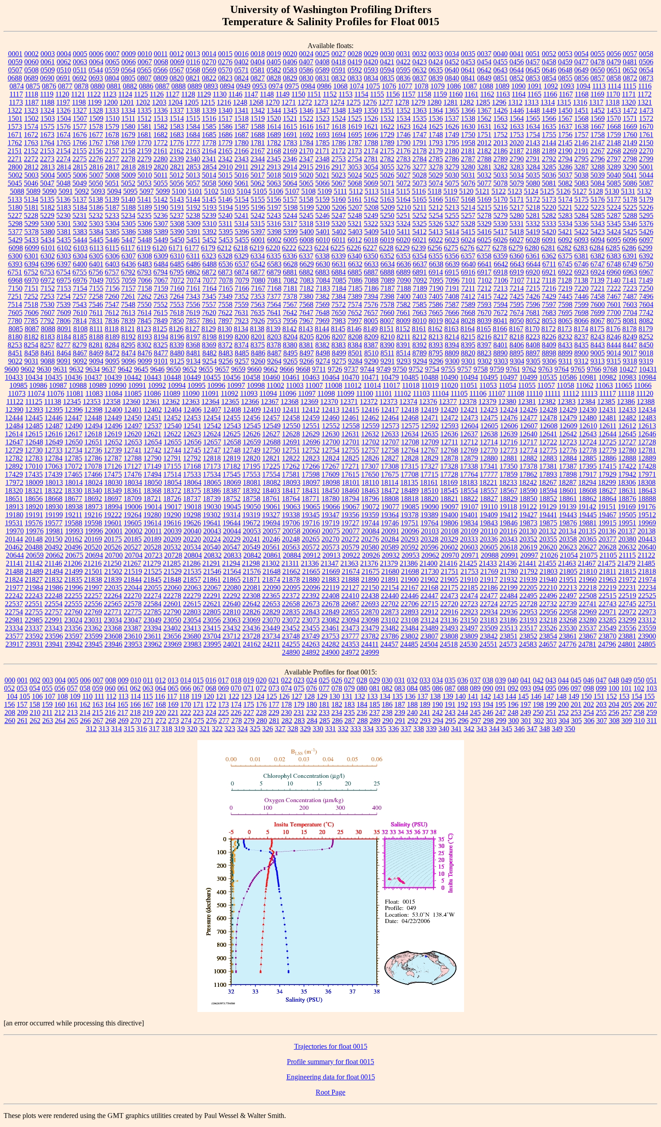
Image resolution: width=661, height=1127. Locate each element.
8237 (581, 337)
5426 (646, 231)
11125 (33, 401)
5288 (630, 215)
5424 (614, 231)
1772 (160, 142)
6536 (226, 264)
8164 (467, 329)
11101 (383, 393)
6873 (225, 272)
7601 (614, 304)
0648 (565, 70)
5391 (193, 231)
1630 (468, 126)
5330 (500, 223)
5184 (80, 207)
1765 (63, 142)
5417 (500, 231)
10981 (588, 377)
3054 (371, 167)
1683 (177, 134)
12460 (330, 418)
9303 (501, 361)
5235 (144, 215)
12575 (410, 426)
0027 (338, 54)
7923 (241, 320)
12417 (390, 409)
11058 (565, 385)
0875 (33, 86)
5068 (355, 183)
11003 (295, 385)
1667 (597, 126)
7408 (452, 296)
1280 (434, 102)
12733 (54, 450)
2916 (322, 167)
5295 (646, 215)
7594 (500, 304)
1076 (389, 86)
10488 (429, 377)
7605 (15, 312)
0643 (500, 70)
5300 (47, 223)
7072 (177, 280)
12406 (192, 409)
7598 (565, 304)
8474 (128, 353)
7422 (500, 296)
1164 (519, 94)
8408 (533, 345)
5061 (241, 183)
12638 (489, 434)
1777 (193, 142)
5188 (128, 207)
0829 (290, 78)
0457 (533, 62)
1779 (225, 142)
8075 (614, 320)
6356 (452, 256)
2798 (630, 159)
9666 (287, 369)
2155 (79, 151)
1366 (468, 110)
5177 (614, 199)
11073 (17, 393)
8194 (161, 337)
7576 (371, 304)
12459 (311, 418)
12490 (74, 426)
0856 (581, 78)
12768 (449, 450)
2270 (646, 151)
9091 (64, 361)
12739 (113, 450)
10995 (196, 385)
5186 (96, 207)
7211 (468, 288)
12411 (291, 409)
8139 (273, 329)
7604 (646, 304)
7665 (436, 312)
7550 (144, 304)
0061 (47, 62)
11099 (345, 393)
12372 (369, 401)
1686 (225, 134)
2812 (31, 167)
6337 (306, 256)
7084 (323, 280)
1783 (290, 142)
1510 (112, 118)
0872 (630, 78)
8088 (48, 329)
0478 (597, 62)
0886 (146, 86)
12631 (350, 434)
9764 (561, 369)
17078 (93, 466)
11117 (607, 393)
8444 (614, 345)
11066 (643, 385)
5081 (549, 183)
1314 (547, 102)
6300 (15, 256)
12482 (627, 418)
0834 (371, 78)
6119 (144, 248)
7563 (257, 304)
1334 (128, 110)
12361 (151, 401)
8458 (31, 353)
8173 (565, 329)
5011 (161, 175)
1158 (424, 94)
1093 (567, 86)
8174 (581, 329)
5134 (31, 199)
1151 (314, 94)
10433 (14, 377)
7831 (96, 320)
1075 (373, 86)
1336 (160, 110)
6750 (646, 264)
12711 (449, 442)
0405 (274, 62)
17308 (390, 466)
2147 (597, 142)
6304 (80, 256)
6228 (386, 248)
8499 (339, 353)
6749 (630, 264)
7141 (629, 280)
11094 (268, 393)
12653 (133, 442)
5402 (339, 231)
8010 (419, 320)
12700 (331, 442)
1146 (235, 94)
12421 (469, 409)
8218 (516, 337)
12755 (350, 450)
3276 (403, 167)
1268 (256, 102)
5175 (581, 199)
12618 (93, 434)
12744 (172, 450)
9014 (614, 353)
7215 (533, 288)
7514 (15, 304)
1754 (533, 134)
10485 (410, 377)
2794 (565, 159)
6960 (614, 272)
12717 (528, 442)
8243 (597, 337)
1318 (612, 102)
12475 (489, 418)
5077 (484, 183)
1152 (330, 94)
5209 (387, 207)
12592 (430, 426)
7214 (516, 288)
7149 (646, 280)
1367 (484, 110)
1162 (487, 94)
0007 (112, 54)
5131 (628, 191)
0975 (292, 86)
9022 (15, 361)
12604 (469, 426)
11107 (496, 393)
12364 (210, 401)
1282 (467, 102)
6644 (533, 264)
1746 (403, 134)
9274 (323, 361)
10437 (93, 377)
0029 (371, 54)
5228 (31, 215)
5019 (290, 175)
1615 (290, 126)
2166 (241, 151)
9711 (319, 369)
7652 (355, 312)
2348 (322, 159)
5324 (403, 223)
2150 (646, 142)
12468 (410, 418)
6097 (646, 240)
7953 (274, 320)
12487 (54, 426)
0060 (31, 62)
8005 (371, 320)
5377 (15, 231)
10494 (469, 377)
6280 (532, 248)
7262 (144, 296)
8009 (403, 320)
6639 (452, 264)
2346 (290, 159)
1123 (109, 94)
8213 (436, 337)
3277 (419, 167)
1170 (613, 94)
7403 (419, 296)
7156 (112, 288)
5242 (257, 215)
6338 (322, 256)
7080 (258, 280)
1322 (15, 110)
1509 (96, 118)
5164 (403, 199)
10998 (256, 385)
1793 (436, 142)
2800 (15, 167)
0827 (257, 78)
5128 (596, 191)
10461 (291, 377)
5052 (128, 183)
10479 (390, 377)
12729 (14, 450)
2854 (209, 167)
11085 (133, 393)
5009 (128, 175)
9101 (161, 361)
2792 (549, 159)
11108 (515, 393)
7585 (419, 304)
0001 (15, 54)
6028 (533, 240)
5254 (436, 215)
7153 (64, 288)
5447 (128, 240)
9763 (545, 369)
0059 (15, 62)
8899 (565, 353)
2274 (63, 159)
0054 (581, 54)
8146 (354, 329)
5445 (96, 240)
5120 (466, 191)
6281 (548, 248)
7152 (47, 288)
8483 (226, 353)
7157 (128, 288)
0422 (403, 62)
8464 (64, 353)
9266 (306, 361)
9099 (145, 361)
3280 (468, 167)
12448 (93, 418)
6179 (208, 248)
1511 (128, 118)
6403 (112, 264)
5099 (163, 191)
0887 (162, 86)
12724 (588, 442)
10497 (509, 377)
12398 (94, 409)
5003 (31, 175)
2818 (128, 167)
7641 (274, 312)
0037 (484, 54)
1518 (241, 118)
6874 (241, 272)
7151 (31, 288)
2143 (533, 142)
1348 (338, 110)
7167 (258, 288)
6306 (112, 256)
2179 (436, 151)
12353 (92, 401)
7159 (161, 288)
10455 (212, 377)
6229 (402, 248)
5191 (177, 207)
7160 (177, 288)
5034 (516, 175)
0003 (47, 54)
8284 (112, 345)
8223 (533, 337)
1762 (15, 142)
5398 (274, 231)
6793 (144, 272)
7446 (581, 296)
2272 (31, 159)
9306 (549, 361)
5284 (581, 215)
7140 (613, 280)
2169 (290, 151)
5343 (597, 223)
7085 (339, 280)
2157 (112, 151)
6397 (64, 264)
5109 (324, 191)
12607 (529, 426)
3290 (630, 167)
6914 (436, 272)
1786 (338, 142)
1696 (371, 134)
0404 (257, 62)
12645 (627, 434)
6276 (467, 248)
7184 (339, 288)
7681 (533, 312)
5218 (533, 207)
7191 (452, 288)
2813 (47, 167)
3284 (533, 167)
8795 (436, 353)
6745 (565, 264)
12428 (548, 409)
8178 (629, 329)
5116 (419, 191)
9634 (92, 369)
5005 (64, 175)
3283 (516, 167)
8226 (549, 337)
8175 (597, 329)
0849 (484, 78)
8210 (387, 337)
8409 (549, 345)
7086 (355, 280)
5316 (274, 223)
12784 (54, 458)
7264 (177, 296)
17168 (192, 466)
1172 (645, 94)
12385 (606, 401)
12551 (311, 426)
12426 (528, 409)
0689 (31, 78)
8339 (177, 345)
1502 (31, 118)
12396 (74, 409)
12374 (408, 401)
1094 (583, 86)
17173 (212, 466)
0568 (193, 70)
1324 (47, 110)
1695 (355, 134)
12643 (588, 434)
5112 (356, 191)
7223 (630, 288)
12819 (232, 458)
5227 (15, 215)
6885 (355, 272)
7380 (306, 296)
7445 (565, 296)
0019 (274, 54)
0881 (114, 86)
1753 (516, 134)
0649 (581, 70)
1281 (450, 102)
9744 (367, 369)
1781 (257, 142)
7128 (565, 280)
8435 (581, 345)
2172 (338, 151)
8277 (63, 345)
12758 (390, 450)
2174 (371, 151)
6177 (192, 248)
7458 (597, 296)
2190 (565, 151)
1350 (371, 110)
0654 (646, 70)
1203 (159, 102)
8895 (516, 353)
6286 (629, 248)
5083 (581, 183)
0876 (49, 86)
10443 (152, 377)
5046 (31, 183)
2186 (500, 151)
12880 (489, 458)
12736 (93, 450)
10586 (568, 377)
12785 (73, 458)
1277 (386, 102)
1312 (515, 102)
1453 (614, 110)
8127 (192, 329)
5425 (630, 231)
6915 (452, 272)
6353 (403, 256)
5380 (47, 231)
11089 (171, 393)
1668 (614, 126)
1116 (645, 86)
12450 (133, 418)
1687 (241, 134)
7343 (193, 296)
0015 (225, 54)
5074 (436, 183)
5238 (193, 215)
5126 (563, 191)
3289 (614, 167)
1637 (565, 126)
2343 (241, 159)
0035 (468, 54)
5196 (258, 207)
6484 (161, 264)
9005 (597, 353)
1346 (306, 110)
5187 (112, 207)
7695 (565, 312)
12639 (509, 434)
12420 (449, 409)
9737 (351, 369)
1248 (240, 102)
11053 (488, 385)
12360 (131, 401)
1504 (64, 118)
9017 (630, 353)
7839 (128, 320)
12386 (626, 401)
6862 (193, 272)
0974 (275, 86)
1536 (436, 118)
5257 (468, 215)
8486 (258, 353)
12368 (290, 401)
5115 (403, 191)
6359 (500, 256)
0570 (225, 70)
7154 (80, 288)
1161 (471, 94)
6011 (339, 240)
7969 (322, 320)
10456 (232, 377)
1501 (15, 118)
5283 (565, 215)
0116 (193, 62)
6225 (337, 248)
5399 (290, 231)
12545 (252, 426)
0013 (193, 54)
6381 (581, 256)
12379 (487, 401)
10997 (236, 385)
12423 (489, 409)
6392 (646, 256)
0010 (145, 54)
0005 (80, 54)
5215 (484, 207)
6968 (15, 280)
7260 (112, 296)
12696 (311, 442)
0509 (47, 70)
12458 (291, 418)
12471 (429, 418)
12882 (528, 458)
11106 (478, 393)
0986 (324, 86)
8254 (31, 345)
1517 (225, 118)
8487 (274, 353)
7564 (274, 304)
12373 (388, 401)
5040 (614, 175)
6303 (64, 256)
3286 (565, 167)
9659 (238, 369)
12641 (548, 434)
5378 (31, 231)
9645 (141, 369)
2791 (533, 159)
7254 (63, 296)
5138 (96, 199)
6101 (48, 248)
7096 (452, 280)
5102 (211, 191)
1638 (581, 126)
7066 (145, 280)
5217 (516, 207)
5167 (452, 199)
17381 (548, 466)
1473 (646, 110)
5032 (484, 175)
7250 (646, 288)
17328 (449, 466)
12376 (428, 401)
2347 (306, 159)
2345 (274, 159)
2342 (225, 159)
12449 (113, 418)
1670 (646, 126)
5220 (549, 207)
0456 (516, 62)
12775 (548, 450)
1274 (337, 102)
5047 (47, 183)
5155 (257, 199)
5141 (144, 199)
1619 (355, 126)
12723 (568, 442)
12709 (430, 442)
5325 (419, 223)
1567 (565, 118)
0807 (144, 78)
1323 (31, 110)
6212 (224, 248)
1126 (157, 94)
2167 (257, 151)
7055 (112, 280)
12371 (349, 401)
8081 (630, 320)
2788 (484, 159)
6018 (371, 240)
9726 (335, 369)
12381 (527, 401)
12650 (74, 442)
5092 (82, 191)
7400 (403, 296)
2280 (160, 159)
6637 (420, 264)
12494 (94, 426)
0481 (630, 62)
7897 (225, 320)
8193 (145, 337)
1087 (470, 86)
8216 (484, 337)
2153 (47, 151)
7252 (31, 296)
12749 (251, 450)
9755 (448, 369)
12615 (34, 434)
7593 (484, 304)
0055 (597, 54)
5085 (614, 183)
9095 (112, 361)
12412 (311, 409)
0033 (436, 54)
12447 (73, 418)
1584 (193, 126)
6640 (468, 264)
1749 (452, 134)
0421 (387, 62)
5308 (177, 223)
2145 (565, 142)
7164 (209, 288)
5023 (338, 175)
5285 (597, 215)
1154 (361, 94)
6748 (614, 264)
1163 (503, 94)
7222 (614, 288)
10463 (311, 377)
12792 (192, 458)
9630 (44, 369)
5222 (581, 207)
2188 (533, 151)
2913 (274, 167)
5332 (533, 223)
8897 (533, 353)
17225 (271, 466)
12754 (330, 450)
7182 (306, 288)
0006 (96, 54)
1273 (321, 102)
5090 (49, 191)
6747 (597, 264)
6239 (418, 248)
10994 (177, 385)
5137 (79, 199)
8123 (144, 329)
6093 (581, 240)
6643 (517, 264)
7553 (177, 304)
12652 (113, 442)
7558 (225, 304)
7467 (614, 296)
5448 (145, 240)
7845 (144, 320)
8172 (548, 329)
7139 (597, 280)
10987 (58, 385)
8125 (160, 329)
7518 (31, 304)
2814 (64, 167)
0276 (225, 62)
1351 (387, 110)
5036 (549, 175)
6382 (597, 256)
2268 (614, 151)
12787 (113, 458)
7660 (387, 312)
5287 (614, 215)
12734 (73, 450)
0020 (290, 54)
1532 (387, 118)
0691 (63, 78)
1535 (419, 118)
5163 (387, 199)
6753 (47, 272)
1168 (582, 94)
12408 (232, 409)
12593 (450, 426)
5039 (597, 175)
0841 (468, 78)
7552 (160, 304)
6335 (274, 256)
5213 (452, 207)
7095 (436, 280)
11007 (314, 385)
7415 (484, 296)
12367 (270, 401)
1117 (16, 94)
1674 (63, 134)
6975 (64, 280)
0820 (177, 78)
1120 (62, 94)
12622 (172, 434)
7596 (533, 304)
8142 (289, 329)
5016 (241, 175)
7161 (193, 288)
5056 (177, 183)
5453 (226, 240)
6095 (614, 240)
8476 (145, 353)
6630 (323, 264)
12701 (351, 442)
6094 (597, 240)
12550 (291, 426)
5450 (177, 240)
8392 (419, 345)
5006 (80, 175)
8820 (468, 353)
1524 (338, 118)
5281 (533, 215)
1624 (419, 126)
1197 (63, 102)
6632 (355, 264)
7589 (468, 304)
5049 (79, 183)
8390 (387, 345)
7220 (581, 288)
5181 (31, 207)
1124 (125, 94)
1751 (484, 134)
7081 (274, 280)
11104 (440, 393)
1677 (96, 134)
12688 (272, 442)
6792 (128, 272)
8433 (565, 345)
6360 (516, 256)
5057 (193, 183)
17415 (607, 466)
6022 (436, 240)
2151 (15, 151)
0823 (225, 78)
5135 (47, 199)
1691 (290, 134)
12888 (627, 458)
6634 (387, 264)
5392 (209, 231)
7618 (177, 312)
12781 (647, 450)
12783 (34, 458)
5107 (292, 191)
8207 (339, 337)
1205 (191, 102)
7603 (630, 304)
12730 (34, 450)
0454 (484, 62)
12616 (54, 434)
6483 (145, 264)
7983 (338, 320)
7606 (31, 312)
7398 (387, 296)
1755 (549, 134)
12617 (73, 434)
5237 (177, 215)
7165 (226, 288)
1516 (209, 118)
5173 (549, 199)
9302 (485, 361)
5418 (516, 231)
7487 (630, 296)
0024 (306, 54)
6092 (565, 240)
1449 (549, 110)
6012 (355, 240)
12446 (54, 418)
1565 (533, 118)
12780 (627, 450)
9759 (497, 369)
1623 (403, 126)
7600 (597, 304)
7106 (501, 280)
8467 (80, 353)
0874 (16, 86)
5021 (322, 175)
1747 (419, 134)
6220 (273, 248)
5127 (579, 191)
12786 (93, 458)
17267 (330, 466)
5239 (209, 215)
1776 (177, 142)
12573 (390, 426)
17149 (152, 466)
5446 (112, 240)
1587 (241, 126)
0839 (436, 78)
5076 (468, 183)
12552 (331, 426)
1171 (629, 94)
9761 (513, 369)
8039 (484, 320)
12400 (113, 409)
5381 (64, 231)
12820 (251, 458)
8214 (452, 337)
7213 (500, 288)
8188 (96, 337)
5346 (630, 223)
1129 (204, 94)
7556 (193, 304)
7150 (15, 288)
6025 (484, 240)
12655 (173, 442)
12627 (271, 434)
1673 (47, 134)
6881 (290, 272)
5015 (225, 175)
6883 (322, 272)
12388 (646, 401)
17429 (14, 474)
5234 (128, 215)
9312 (581, 361)
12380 (507, 401)
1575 (47, 126)
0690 (47, 78)
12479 (568, 418)
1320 (628, 102)
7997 (355, 320)
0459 (565, 62)
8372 (225, 345)
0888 (178, 86)
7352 (241, 296)
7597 (549, 304)
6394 (31, 264)
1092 (551, 86)
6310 (177, 256)
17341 (489, 466)
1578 (96, 126)
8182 (31, 337)
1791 (419, 142)
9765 (578, 369)
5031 (468, 175)
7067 (161, 280)
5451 (193, 240)
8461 (47, 353)
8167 (516, 329)
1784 (306, 142)
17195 (251, 466)
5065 (306, 183)
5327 (452, 223)
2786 (452, 159)
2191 (581, 151)
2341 (209, 159)
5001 (646, 167)
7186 (371, 288)
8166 (500, 329)
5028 (419, 175)
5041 (630, 175)
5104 (244, 191)
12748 (232, 450)
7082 (290, 280)
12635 (429, 434)
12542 (212, 426)
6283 (580, 248)
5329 (484, 223)
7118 (549, 280)
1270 (272, 102)
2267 (597, 151)
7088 (371, 280)
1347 (322, 110)
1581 (144, 126)
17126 (113, 466)
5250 (387, 215)
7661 (403, 312)
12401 (133, 409)
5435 (64, 240)
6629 (306, 264)
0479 (614, 62)
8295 (128, 345)
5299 (31, 223)
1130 (220, 94)
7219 (565, 288)
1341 (241, 110)
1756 (565, 134)
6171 (176, 248)
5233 (112, 215)
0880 (97, 86)
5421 (565, 231)
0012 (177, 54)
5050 (96, 183)
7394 (371, 296)
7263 (160, 296)
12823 (311, 458)
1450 (565, 110)
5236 (160, 215)
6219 (257, 248)
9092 (80, 361)
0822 (209, 78)
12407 (212, 409)
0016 (241, 54)
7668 (468, 312)
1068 (340, 86)
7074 (193, 280)
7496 (646, 296)
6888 (387, 272)
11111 (553, 393)
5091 (65, 191)
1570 (614, 118)
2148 (614, 142)
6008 (306, 240)
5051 (112, 183)
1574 (31, 126)
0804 (112, 78)
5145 (209, 199)
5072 (403, 183)
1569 (597, 118)
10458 (251, 377)
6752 (31, 272)
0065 (112, 62)
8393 (436, 345)
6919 (516, 272)
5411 (404, 231)
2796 (597, 159)
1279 (418, 102)
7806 (63, 320)
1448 (533, 110)
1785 (322, 142)
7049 (96, 280)
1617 (322, 126)
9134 (193, 361)
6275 (451, 248)
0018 (257, 54)
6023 (452, 240)
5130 (612, 191)
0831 (322, 78)
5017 (257, 175)
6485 (177, 264)
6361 (533, 256)
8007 (387, 320)
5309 (193, 223)
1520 (274, 118)
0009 (128, 54)
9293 (404, 361)
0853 (533, 78)
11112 (571, 393)
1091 (534, 86)
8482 (209, 353)
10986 (38, 385)
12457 (271, 418)
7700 (614, 312)
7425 (516, 296)
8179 (646, 329)
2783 (403, 159)
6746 (581, 264)
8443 (597, 345)
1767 (96, 142)
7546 (96, 304)
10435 (54, 377)
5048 (63, 183)
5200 (323, 207)
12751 (291, 450)
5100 (179, 191)
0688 (15, 78)
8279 (79, 345)
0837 (419, 78)
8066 (581, 320)
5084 (597, 183)
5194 (226, 207)
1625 (436, 126)
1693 (322, 134)
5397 (258, 231)
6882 (306, 272)
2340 (193, 159)
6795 (177, 272)
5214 (468, 207)
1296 (499, 102)
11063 (604, 385)
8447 (630, 345)
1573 (15, 126)
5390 (177, 231)
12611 (607, 426)
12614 (14, 434)
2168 (274, 151)
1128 (188, 94)
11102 (402, 393)
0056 (614, 54)
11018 (411, 385)
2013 (500, 142)
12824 (330, 458)
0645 (533, 70)
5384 (96, 231)
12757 (370, 450)
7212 (484, 288)
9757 (464, 369)
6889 (403, 272)
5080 (533, 183)
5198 (290, 207)
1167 (566, 94)
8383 (338, 345)
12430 (588, 409)
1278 (402, 102)
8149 (370, 329)
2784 (419, 159)
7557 (209, 304)
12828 (410, 458)
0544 (96, 70)
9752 (416, 369)
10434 (34, 377)
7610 (80, 312)
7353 (257, 296)
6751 (15, 272)
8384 (355, 345)
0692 (79, 78)
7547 (112, 304)
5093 (98, 191)
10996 (216, 385)
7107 (517, 280)
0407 (306, 62)
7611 (96, 312)
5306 (145, 223)
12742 (152, 450)
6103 (80, 248)
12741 (133, 450)
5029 (436, 175)
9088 (47, 361)
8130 (225, 329)
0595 (403, 70)
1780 (241, 142)
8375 (257, 345)
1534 (403, 118)
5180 (15, 207)
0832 (338, 78)
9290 (371, 361)
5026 (387, 175)
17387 (568, 466)
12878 (449, 458)
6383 (614, 256)
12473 (469, 418)
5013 (193, 175)
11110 (534, 393)
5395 (226, 231)
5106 (276, 191)
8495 (290, 353)
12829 (429, 458)
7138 (581, 280)
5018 (274, 175)
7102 (485, 280)
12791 (172, 458)
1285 (483, 102)
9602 (28, 369)
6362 (549, 256)
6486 (193, 264)
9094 (96, 361)
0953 (259, 86)
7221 (597, 288)
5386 (128, 231)
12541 (192, 426)
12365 (230, 401)
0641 (468, 70)
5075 (452, 183)
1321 (645, 102)
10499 (528, 377)
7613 (128, 312)
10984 (647, 377)
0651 (614, 70)
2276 (96, 159)
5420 (549, 231)
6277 (483, 248)
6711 (549, 264)
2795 (581, 159)
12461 (350, 418)
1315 (564, 102)
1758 (597, 134)
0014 (209, 54)
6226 (354, 248)
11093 (249, 393)
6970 (31, 280)
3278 (436, 167)
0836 (403, 78)
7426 (533, 296)
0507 (15, 70)
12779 (607, 450)
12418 (410, 409)
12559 (371, 426)
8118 (112, 329)
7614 (144, 312)
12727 (627, 442)
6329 (241, 256)
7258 (96, 296)
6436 (128, 264)
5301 (64, 223)
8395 (468, 345)
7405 (436, 296)
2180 (452, 151)
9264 (274, 361)
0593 (371, 70)
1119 (47, 94)
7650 (338, 312)
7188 (404, 288)
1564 (516, 118)
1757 (581, 134)
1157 (408, 94)
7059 (128, 280)
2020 (516, 142)
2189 (549, 151)
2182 (484, 151)
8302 (144, 345)
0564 (128, 70)
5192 (193, 207)
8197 (193, 337)
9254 (209, 361)
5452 (209, 240)
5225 (630, 207)
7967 (306, 320)
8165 (484, 329)
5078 (500, 183)
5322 (371, 223)
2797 (614, 159)
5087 (646, 183)
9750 (400, 369)
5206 (339, 207)
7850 (177, 320)
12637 (469, 434)
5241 (241, 215)
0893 (211, 86)
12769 (469, 450)
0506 (646, 62)
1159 (440, 94)
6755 (79, 272)
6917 (484, 272)
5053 (144, 183)
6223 (305, 248)
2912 (257, 167)
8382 (322, 345)
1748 (436, 134)
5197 (274, 207)
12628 (291, 434)
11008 (333, 385)
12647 (14, 442)
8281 (96, 345)
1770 (144, 142)
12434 (647, 409)
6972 (47, 280)
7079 (242, 280)
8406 (516, 345)
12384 (586, 401)
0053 (565, 54)
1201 (127, 102)
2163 (193, 151)
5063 (274, 183)
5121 (482, 191)
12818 (212, 458)
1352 (403, 110)
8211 (404, 337)
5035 (533, 175)
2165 (225, 151)
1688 (257, 134)
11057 (546, 385)
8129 (208, 329)
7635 (257, 312)
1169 (597, 94)
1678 (112, 134)
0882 (130, 86)
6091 (549, 240)
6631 (339, 264)
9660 (254, 369)
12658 (232, 442)
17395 (588, 466)
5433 (31, 240)
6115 (112, 248)
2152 (31, 151)
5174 (565, 199)
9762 (529, 369)
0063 (80, 62)
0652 (630, 70)
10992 (157, 385)
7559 (241, 304)
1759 (614, 134)
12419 (429, 409)
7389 (355, 296)
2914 (290, 167)
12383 (567, 401)
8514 (403, 353)
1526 (371, 118)
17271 (350, 466)
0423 (419, 62)
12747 (212, 450)
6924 (597, 272)
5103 (227, 191)
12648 (34, 442)
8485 (242, 353)
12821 (271, 458)
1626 (452, 126)
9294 (420, 361)
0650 (597, 70)
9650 (173, 369)
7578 (387, 304)
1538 (468, 118)
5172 (533, 199)
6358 (484, 256)
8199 (226, 337)
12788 (133, 458)
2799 (646, 159)
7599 (581, 304)
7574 (355, 304)
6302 (47, 256)
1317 (596, 102)
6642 (501, 264)
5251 (403, 215)
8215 (468, 337)
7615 (160, 312)
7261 (128, 296)
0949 (243, 86)
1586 (225, 126)
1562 (484, 118)
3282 (500, 167)
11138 (52, 401)
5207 (355, 207)
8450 (646, 345)
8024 (452, 320)
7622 (225, 312)
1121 (78, 94)
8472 (112, 353)
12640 (528, 434)
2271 (15, 159)
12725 (607, 442)
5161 (355, 199)
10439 (113, 377)
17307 (370, 466)
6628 (290, 264)
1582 (160, 126)
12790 (152, 458)
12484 (14, 426)
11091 (210, 393)
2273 (47, 159)
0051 (533, 54)
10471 (370, 377)
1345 (290, 110)
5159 (322, 199)
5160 (338, 199)
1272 (305, 102)
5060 (225, 183)
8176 (613, 329)
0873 (646, 78)
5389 (161, 231)
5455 (242, 240)
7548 (128, 304)
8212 (419, 337)
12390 (14, 409)
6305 (96, 256)
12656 (192, 442)
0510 (64, 70)
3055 (387, 167)
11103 (421, 393)
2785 (436, 159)
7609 (64, 312)
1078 (421, 86)
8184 (64, 337)
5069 (371, 183)
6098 (16, 248)
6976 (80, 280)
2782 (387, 159)
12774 (528, 450)
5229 (47, 215)
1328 (96, 110)
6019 (387, 240)
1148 (267, 94)
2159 (144, 151)
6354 (419, 256)
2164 (209, 151)
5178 (630, 199)
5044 (646, 175)
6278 (499, 248)
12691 (291, 442)
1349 (355, 110)
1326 (63, 110)
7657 (371, 312)
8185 (80, 337)
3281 (484, 167)
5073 (419, 183)
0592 (355, 70)
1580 (128, 126)
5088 (17, 191)
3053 (355, 167)
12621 (152, 434)
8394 (452, 345)
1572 (646, 118)
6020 (403, 240)
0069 (177, 62)
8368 (193, 345)
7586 (436, 304)
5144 (193, 199)
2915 (306, 167)
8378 (274, 345)
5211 (420, 207)
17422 (627, 466)
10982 (607, 377)
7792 (47, 320)
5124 (531, 191)
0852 (516, 78)
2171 (322, 151)
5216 (500, 207)
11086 (152, 393)
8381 (306, 345)
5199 (306, 207)
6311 (193, 256)
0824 (241, 78)
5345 (614, 223)
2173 (355, 151)
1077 (405, 86)
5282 (549, 215)
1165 (534, 94)
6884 (338, 272)
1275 (353, 102)
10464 (330, 377)
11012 (353, 385)
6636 (404, 264)
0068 (161, 62)
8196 (177, 337)
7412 (468, 296)
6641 (485, 264)
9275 (339, 361)
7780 (15, 320)
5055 (160, 183)
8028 (468, 320)
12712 (469, 442)
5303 (96, 223)
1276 (369, 102)
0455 (500, 62)
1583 (177, 126)
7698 (581, 312)
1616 (306, 126)
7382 (322, 296)
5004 (47, 175)
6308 (145, 256)
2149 (630, 142)
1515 (193, 118)
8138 (257, 329)
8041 (500, 320)
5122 (498, 191)
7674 (516, 312)
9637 (109, 369)
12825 (350, 458)
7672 (500, 312)
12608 (549, 426)
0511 (80, 70)
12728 (647, 442)
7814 (79, 320)
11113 (589, 393)
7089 (387, 280)
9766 (594, 369)
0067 (145, 62)
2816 (96, 167)
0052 (549, 54)
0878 (81, 86)
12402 (153, 409)
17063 (54, 466)
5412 (419, 231)
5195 (242, 207)
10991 (137, 385)
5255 (452, 215)
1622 (387, 126)
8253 (15, 345)
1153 (346, 94)
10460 (271, 377)
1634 (533, 126)
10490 (449, 377)
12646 (647, 434)
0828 (274, 78)
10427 (628, 369)
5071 (387, 183)
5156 (274, 199)
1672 (31, 134)
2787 (468, 159)
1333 (112, 110)
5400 (306, 231)
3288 (597, 167)
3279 (452, 167)
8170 (532, 329)
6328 (225, 256)
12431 (607, 409)
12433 (627, 409)
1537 (452, 118)
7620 (209, 312)
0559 (112, 70)
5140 (128, 199)
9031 (31, 361)
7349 (225, 296)
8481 (193, 353)
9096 (128, 361)
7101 (468, 280)
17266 (311, 466)
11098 (326, 393)
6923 (581, 272)
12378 (468, 401)
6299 (645, 248)
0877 (65, 86)
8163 (451, 329)
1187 (32, 102)
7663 (419, 312)
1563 (500, 118)
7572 (338, 304)
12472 (449, 418)
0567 (177, 70)
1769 (128, 142)
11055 (527, 385)
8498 (323, 353)
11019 (430, 385)
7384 (338, 296)
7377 (274, 296)
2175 (387, 151)
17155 (172, 466)
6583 (274, 264)
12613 (647, 426)
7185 (355, 288)
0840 (452, 78)
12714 (489, 442)
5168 (468, 199)
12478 (548, 418)
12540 (173, 426)
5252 (419, 215)
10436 (73, 377)
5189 (145, 207)
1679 (128, 134)
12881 (509, 458)
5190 (161, 207)
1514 (177, 118)
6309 (161, 256)
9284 (355, 361)
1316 (580, 102)
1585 (209, 126)
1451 (581, 110)
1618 (338, 126)
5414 (452, 231)
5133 (15, 199)
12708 (410, 442)
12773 (509, 450)
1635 (549, 126)
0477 (581, 62)
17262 (291, 466)
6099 (32, 248)
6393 (15, 264)
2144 (549, 142)
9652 (190, 369)
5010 (145, 175)
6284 (597, 248)
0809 (160, 78)
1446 (516, 110)
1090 (518, 86)
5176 (597, 199)
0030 (387, 54)
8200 (242, 337)
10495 (489, 377)
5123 (515, 191)
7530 (47, 304)
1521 (290, 118)
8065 (565, 320)
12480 (588, 418)
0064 (96, 62)
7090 (404, 280)
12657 (212, 442)
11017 (391, 385)
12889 (647, 458)
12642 (568, 434)
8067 (597, 320)
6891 (419, 272)
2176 (403, 151)
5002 (15, 175)
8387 (371, 345)
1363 (419, 110)
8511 (387, 353)
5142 (160, 199)
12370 (329, 401)
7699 (597, 312)
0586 (306, 70)
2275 (79, 159)
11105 (459, 393)
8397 (484, 345)
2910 (226, 167)
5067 (338, 183)
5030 (452, 175)
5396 (242, 231)
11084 (113, 393)
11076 (55, 393)
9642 (125, 369)
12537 (153, 426)
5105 (260, 191)
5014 (209, 175)
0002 (31, 54)
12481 (607, 418)
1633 (516, 126)
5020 (306, 175)
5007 (96, 175)
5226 (646, 207)
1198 (79, 102)
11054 (507, 385)
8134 (241, 329)
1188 (47, 102)
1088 (486, 86)
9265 (290, 361)
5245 (306, 215)
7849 (160, 320)
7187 (387, 288)
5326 (436, 223)
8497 (306, 353)
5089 (33, 191)
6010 (323, 240)
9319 (646, 361)
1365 (452, 110)
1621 (371, 126)
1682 (160, 134)
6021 (419, 240)
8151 (387, 329)
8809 (452, 353)
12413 (330, 409)
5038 (581, 175)
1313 (531, 102)
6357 (468, 256)
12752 (311, 450)
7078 (226, 280)
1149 (283, 94)
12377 (448, 401)
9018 (646, 353)
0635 (436, 70)
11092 (229, 393)
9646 (157, 369)
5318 (306, 223)
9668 (303, 369)
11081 (75, 393)
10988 (78, 385)
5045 (15, 183)
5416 (484, 231)
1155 (377, 94)
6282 (564, 248)
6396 (47, 264)
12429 (568, 409)
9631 (60, 369)
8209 (371, 337)
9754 (432, 369)
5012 (177, 175)
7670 (484, 312)
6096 (630, 240)
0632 (419, 70)
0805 (128, 78)
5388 (145, 231)
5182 (47, 207)
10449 (192, 377)
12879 (469, 458)
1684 (193, 134)
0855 (565, 78)
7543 (79, 304)
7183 (323, 288)
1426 (500, 110)
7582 (403, 304)
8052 (533, 320)
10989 (98, 385)
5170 (500, 199)
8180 (15, 337)
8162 (435, 329)
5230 (63, 215)
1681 (144, 134)
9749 (383, 369)
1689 (274, 134)
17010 (34, 466)
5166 (436, 199)
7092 (420, 280)
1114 (614, 86)
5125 (547, 191)
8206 (323, 337)
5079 (516, 183)
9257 (242, 361)
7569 (322, 304)
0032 (419, 54)
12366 (250, 401)
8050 (516, 320)
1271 (288, 102)
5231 (79, 215)
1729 (387, 134)
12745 (192, 450)
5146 (225, 199)
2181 (468, 151)
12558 (351, 426)
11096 (287, 393)
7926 (257, 320)
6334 (257, 256)
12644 (607, 434)
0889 (195, 86)
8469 (96, 353)
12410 (272, 409)
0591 (338, 70)
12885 (588, 458)
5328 (468, 223)
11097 (307, 393)
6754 (63, 272)
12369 (309, 401)
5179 (646, 199)
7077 (209, 280)
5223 (597, 207)
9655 (206, 369)
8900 (581, 353)
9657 (222, 369)
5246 (322, 215)
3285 (549, 167)
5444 (80, 240)
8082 (646, 320)
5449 (161, 240)
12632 (370, 434)
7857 (193, 320)
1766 (79, 142)
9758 (480, 369)
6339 (338, 256)
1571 (630, 118)
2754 (355, 159)
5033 (500, 175)
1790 (403, 142)
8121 (128, 329)
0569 (209, 70)
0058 (646, 54)
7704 (630, 312)
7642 (290, 312)
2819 (145, 167)
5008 (112, 175)
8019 (436, 320)
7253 (47, 296)
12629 (311, 434)
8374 (241, 345)
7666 (452, 312)
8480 (177, 353)
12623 (192, 434)
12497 (133, 426)
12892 (14, 466)
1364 (436, 110)
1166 (550, 94)
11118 (626, 393)
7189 (420, 288)
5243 (274, 215)
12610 (588, 426)
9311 (565, 361)
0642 (484, 70)
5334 (565, 223)
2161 (160, 151)
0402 (241, 62)
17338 (469, 466)
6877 (257, 272)
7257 (79, 296)
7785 (31, 320)
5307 (161, 223)
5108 (308, 191)
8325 (160, 345)
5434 (47, 240)
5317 (290, 223)
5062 (257, 183)
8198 (209, 337)
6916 (468, 272)
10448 (172, 377)
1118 (31, 94)
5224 (614, 207)
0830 (306, 78)
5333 (549, 223)
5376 (646, 223)
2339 (177, 159)
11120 (644, 393)
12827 (390, 458)
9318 (630, 361)
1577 (79, 126)
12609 (568, 426)
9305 (533, 361)
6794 (160, 272)
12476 (509, 418)
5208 (371, 207)
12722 (548, 442)
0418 (338, 62)
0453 (468, 62)
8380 (290, 345)
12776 (568, 450)
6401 (96, 264)
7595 (516, 304)
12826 (370, 458)
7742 (646, 312)
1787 (355, 142)
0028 (355, 54)
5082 (565, 183)
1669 (630, 126)
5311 (225, 223)
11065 (623, 385)
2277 (112, 159)
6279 (516, 248)
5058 (209, 183)
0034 (452, 54)
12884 (568, 458)
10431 (648, 369)
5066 (322, 183)
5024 (355, 175)
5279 (500, 215)
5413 (436, 231)
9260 (258, 361)
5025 (371, 175)
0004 (64, 54)
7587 (452, 304)
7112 (533, 280)
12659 (252, 442)
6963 (630, 272)
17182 (232, 466)
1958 (468, 142)
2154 (63, 151)
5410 (387, 231)
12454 (212, 418)
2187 (516, 151)
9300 (452, 361)
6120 (159, 248)
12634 (410, 434)
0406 (290, 62)
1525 (355, 118)
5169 (484, 199)
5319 (322, 223)
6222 (289, 248)
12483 (647, 418)
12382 (547, 401)
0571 (241, 70)
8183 (47, 337)
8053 (549, 320)
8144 (322, 329)
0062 (64, 62)
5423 (597, 231)
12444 (14, 418)
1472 (630, 110)
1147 (251, 94)
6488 (209, 264)
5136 (63, 199)
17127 (133, 466)
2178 (419, 151)
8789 (419, 353)
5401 (323, 231)
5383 (80, 231)
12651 (94, 442)
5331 (516, 223)
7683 (549, 312)
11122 (14, 401)
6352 (387, 256)
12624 (212, 434)
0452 (452, 62)
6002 (274, 240)
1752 (500, 134)
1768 (112, 142)
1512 (144, 118)
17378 (528, 466)
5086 (630, 183)
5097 (146, 191)
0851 (500, 78)
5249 (371, 215)
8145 (338, 329)
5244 (290, 215)
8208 (355, 337)
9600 (11, 369)
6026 (500, 240)
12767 (429, 450)
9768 (610, 369)
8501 (355, 353)
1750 (468, 134)
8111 (96, 329)
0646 (549, 70)
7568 (306, 304)
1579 (112, 126)
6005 (290, 240)
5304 (112, 223)
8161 (419, 329)
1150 (298, 94)
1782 (274, 142)
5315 (257, 223)
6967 (646, 272)
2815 (80, 167)
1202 (143, 102)
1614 (274, 126)
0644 (516, 70)
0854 (549, 78)
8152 (403, 329)
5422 (581, 231)
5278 (484, 215)
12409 (252, 409)
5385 (112, 231)
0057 (630, 54)
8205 (306, 337)
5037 (565, 175)
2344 (257, 159)
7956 (290, 320)
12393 (34, 409)
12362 (171, 401)
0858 (614, 78)
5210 (404, 207)
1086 (454, 86)
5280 (516, 215)
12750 (271, 450)
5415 (468, 231)
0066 (128, 62)
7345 (209, 296)
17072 (73, 466)
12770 (489, 450)
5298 (15, 223)
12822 (291, 458)
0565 (144, 70)
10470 (350, 377)
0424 (436, 62)
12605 (489, 426)
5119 (450, 191)
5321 (355, 223)
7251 (15, 296)
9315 (614, 361)
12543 (232, 426)
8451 (15, 353)
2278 (128, 159)
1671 (15, 134)
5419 (533, 231)
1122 (94, 94)
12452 (172, 418)
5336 (581, 223)
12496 (113, 426)
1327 (79, 110)
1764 (47, 142)
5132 (644, 191)
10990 (117, 385)
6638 (436, 264)
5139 (112, 199)
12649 (54, 442)
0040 (500, 54)
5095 (130, 191)
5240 (225, 215)
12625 (232, 434)
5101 (195, 191)
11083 (94, 393)
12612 (627, 426)
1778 (209, 142)
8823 (484, 353)
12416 (370, 409)
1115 (629, 86)
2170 (306, 151)
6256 (435, 248)
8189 (112, 337)
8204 (290, 337)
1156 (393, 94)
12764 (410, 450)
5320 (338, 223)
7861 (209, 320)
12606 (509, 426)
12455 (232, 418)
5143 (177, 199)
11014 (372, 385)
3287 (581, 167)
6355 (436, 256)
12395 (54, 409)
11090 (191, 393)
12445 (34, 418)
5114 (387, 191)
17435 (34, 474)
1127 (172, 94)
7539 (63, 304)
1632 (500, 126)
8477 (161, 353)
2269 (630, 151)
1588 (257, 126)
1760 (630, 134)
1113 (599, 86)
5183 (64, 207)
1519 (257, 118)
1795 (452, 142)
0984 (308, 86)
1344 (274, 110)
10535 (548, 377)
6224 (321, 248)
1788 (371, 142)
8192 (128, 337)
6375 (565, 256)
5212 (436, 207)
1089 (502, 86)
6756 (96, 272)
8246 (614, 337)
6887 (371, 272)
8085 (16, 329)
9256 (226, 361)
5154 (241, 199)
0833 (355, 78)
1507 (80, 118)
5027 (403, 175)
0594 (387, 70)
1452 (597, 110)
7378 (290, 296)
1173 (16, 102)
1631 (484, 126)
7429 (549, 296)
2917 (338, 167)
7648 (322, 312)
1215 (208, 102)
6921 (549, 272)
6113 (96, 248)
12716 (509, 442)
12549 (272, 426)
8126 (176, 329)
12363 (191, 401)
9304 (517, 361)
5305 (128, 223)
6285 (613, 248)
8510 (371, 353)
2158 (128, 151)
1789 (387, 142)
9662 (271, 369)
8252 (646, 337)
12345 (72, 401)
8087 (32, 329)
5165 (419, 199)
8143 (306, 329)
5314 (241, 223)
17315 (410, 466)
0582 (274, 70)
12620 (133, 434)
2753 (338, 159)
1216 (224, 102)
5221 (565, 207)
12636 (449, 434)
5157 (290, 199)
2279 (144, 159)
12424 (509, 409)
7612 (112, 312)
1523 (322, 118)
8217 (500, 337)
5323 (387, 223)
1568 (581, 118)
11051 (469, 385)
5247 (338, 215)
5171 (516, 199)
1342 (257, 110)
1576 (63, 126)
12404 (173, 409)
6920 (533, 272)
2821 (177, 167)
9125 (177, 361)
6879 (274, 272)
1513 (160, 118)
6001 (258, 240)
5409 (371, 231)
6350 (371, 256)
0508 (31, 70)
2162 (177, 151)
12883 (548, 458)
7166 (242, 288)
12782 (14, 458)
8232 (565, 337)
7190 (436, 288)
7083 (306, 280)
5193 (209, 207)
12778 (588, 450)
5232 (96, 215)
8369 (209, 345)
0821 (193, 78)
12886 (607, 458)
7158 (145, 288)
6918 (500, 272)
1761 (646, 134)
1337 (177, 110)
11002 (275, 385)
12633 (390, 434)
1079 (437, 86)
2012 (484, 142)
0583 (290, 70)
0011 (161, 54)
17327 (429, 466)
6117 (128, 248)
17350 (509, 466)
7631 (241, 312)
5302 (80, 223)
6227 (370, 248)
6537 (242, 264)
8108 (80, 329)
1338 (193, 110)
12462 (370, 418)
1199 (95, 102)
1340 (225, 110)
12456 (251, 418)
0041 (516, 54)
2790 (516, 159)
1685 (209, 134)
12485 (34, 426)
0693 (96, 78)
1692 (306, 134)
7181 (290, 288)
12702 (371, 442)
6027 (516, 240)
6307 (128, 256)
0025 (322, 54)
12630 (330, 434)
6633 (371, 264)
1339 (209, 110)
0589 (322, 70)
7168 (274, 288)
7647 (306, 312)
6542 (258, 264)
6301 (31, 256)
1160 (456, 94)
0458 (549, 62)
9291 (387, 361)
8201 (258, 337)
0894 (227, 86)
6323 (209, 256)
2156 (96, 151)
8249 (630, 337)
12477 (528, 418)
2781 (371, 159)
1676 (79, 134)
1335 (144, 110)
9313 (597, 361)
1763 (31, 142)
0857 (597, 78)
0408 (322, 62)
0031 (403, 54)
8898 (549, 353)
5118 (435, 191)
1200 (110, 102)
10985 (18, 385)
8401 (500, 345)
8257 (47, 345)
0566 (160, 70)
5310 (209, 223)
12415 (350, 409)
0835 (387, 78)
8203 (274, 337)
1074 (356, 86)
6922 (565, 272)
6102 (64, 248)
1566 (549, 118)
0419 (355, 62)
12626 (251, 434)
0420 (371, 62)
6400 (80, 264)
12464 (390, 418)
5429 (15, 240)
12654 (153, 442)
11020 (449, 385)
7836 (112, 320)
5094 (114, 191)
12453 (192, 418)
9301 (468, 361)
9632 (76, 369)
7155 (96, 288)
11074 (36, 393)
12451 (152, 418)
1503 (47, 118)
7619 (193, 312)
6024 (468, 240)
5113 (372, 191)
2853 (193, 167)
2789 (500, 159)
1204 (175, 102)
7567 (290, 304)
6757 (112, 272)
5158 (306, 199)
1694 (338, 134)
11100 (364, 393)
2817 (112, 167)
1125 (141, 94)
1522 (306, 118)
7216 (549, 288)
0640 (452, 70)
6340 (355, 256)
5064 (290, 183)
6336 (290, 256)
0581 (257, 70)
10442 (133, 377)
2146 (581, 142)
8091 (64, 329)
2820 (161, 167)
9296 (436, 361)
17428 (647, 466)
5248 (355, 215)
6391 (630, 256)
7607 (47, 312)
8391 (403, 345)
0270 (209, 62)
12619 (113, 434)
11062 (585, 385)
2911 (242, 167)
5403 (355, 231)
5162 (371, 199)
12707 (390, 442)
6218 (240, 248)
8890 (500, 353)
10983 (627, 377)
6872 (209, 272)
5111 (340, 191)
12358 (112, 401)
